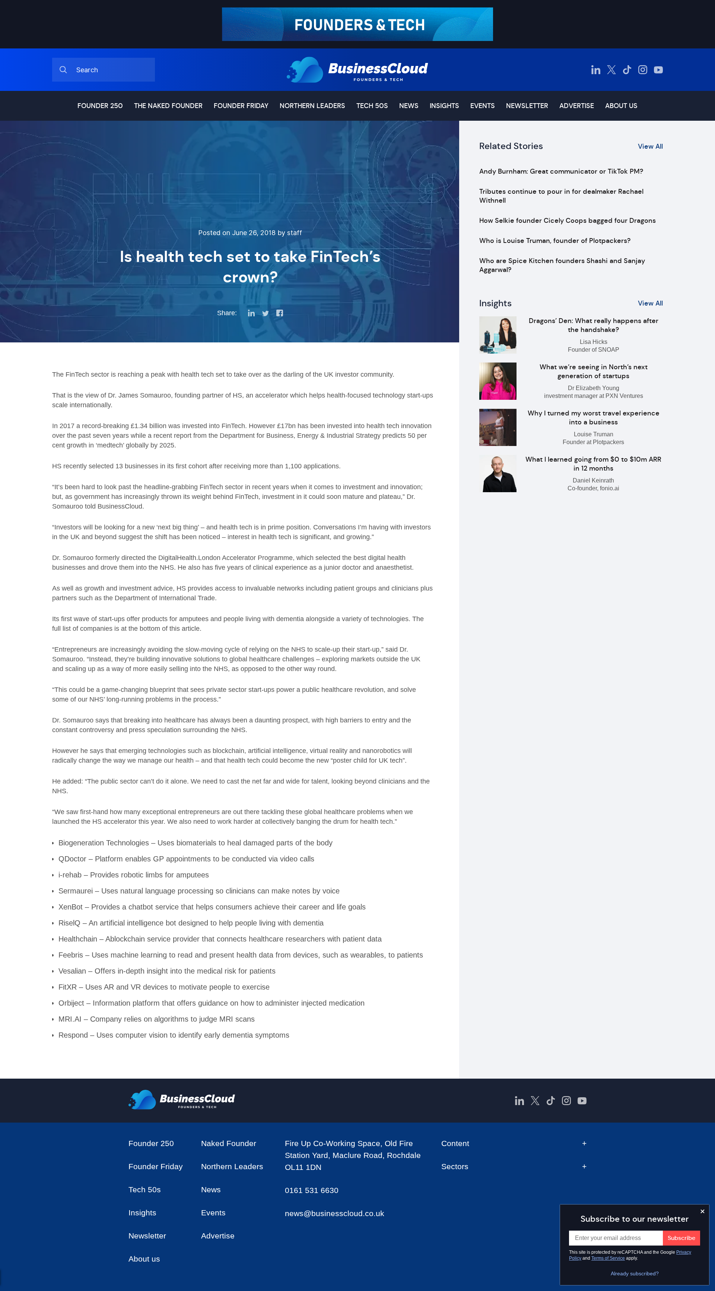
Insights (444, 106)
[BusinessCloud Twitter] (611, 69)
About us (621, 106)
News (409, 106)
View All (650, 146)
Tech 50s (372, 106)
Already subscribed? (635, 1273)
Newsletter (527, 106)
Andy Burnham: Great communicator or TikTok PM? (561, 171)
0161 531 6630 (312, 1190)
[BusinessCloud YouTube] (658, 69)
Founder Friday (241, 106)
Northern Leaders (312, 106)
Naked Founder (228, 1143)
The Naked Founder (168, 106)
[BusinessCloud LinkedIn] (595, 69)
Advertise (576, 106)
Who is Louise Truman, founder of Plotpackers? (554, 241)
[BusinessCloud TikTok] (627, 69)
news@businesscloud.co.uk (334, 1213)
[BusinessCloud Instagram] (642, 69)
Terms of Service (608, 1258)
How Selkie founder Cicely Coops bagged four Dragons (567, 220)
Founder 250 (100, 106)
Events (482, 106)
